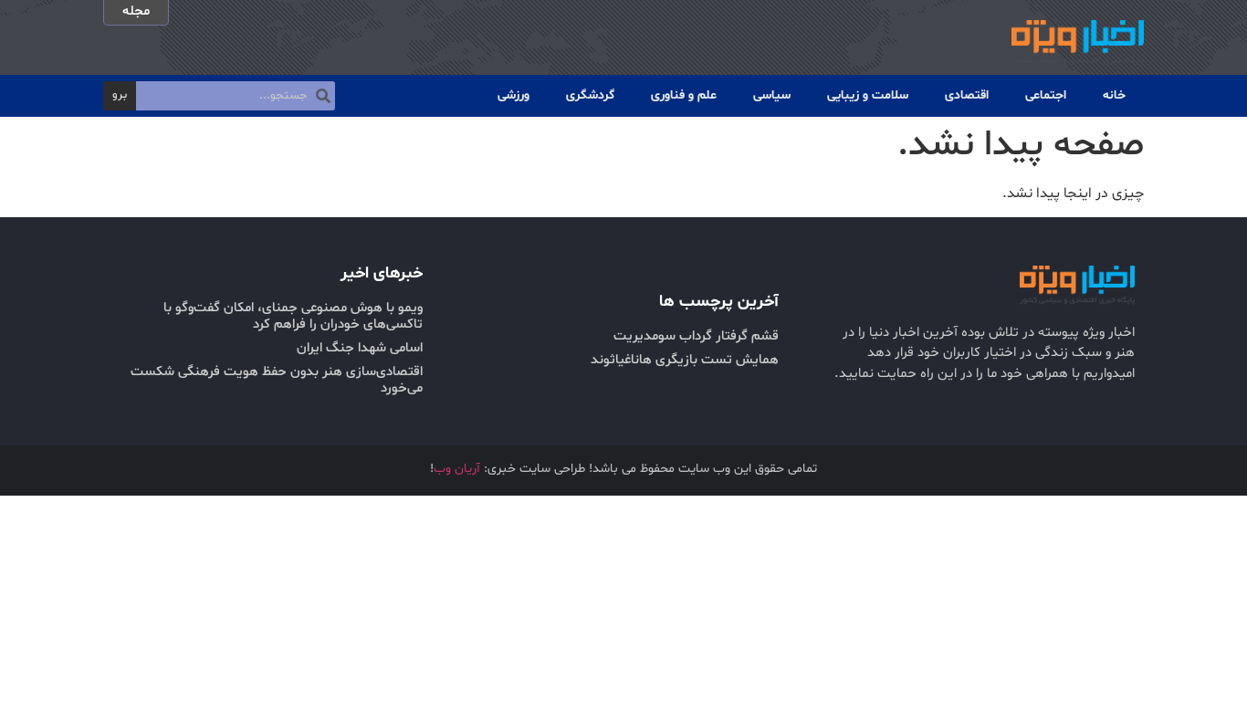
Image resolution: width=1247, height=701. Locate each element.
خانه (1114, 95)
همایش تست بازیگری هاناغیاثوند (685, 360)
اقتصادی (967, 95)
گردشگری (590, 95)
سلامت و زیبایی (867, 95)
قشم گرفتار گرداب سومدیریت (696, 336)
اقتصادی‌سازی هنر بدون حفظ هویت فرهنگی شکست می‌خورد (277, 380)
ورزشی (513, 95)
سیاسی (772, 95)
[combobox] (235, 95)
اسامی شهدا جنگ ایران (360, 348)
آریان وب (457, 468)
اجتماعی (1045, 95)
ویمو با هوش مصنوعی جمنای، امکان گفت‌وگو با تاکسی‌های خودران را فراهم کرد (293, 316)
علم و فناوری (684, 95)
